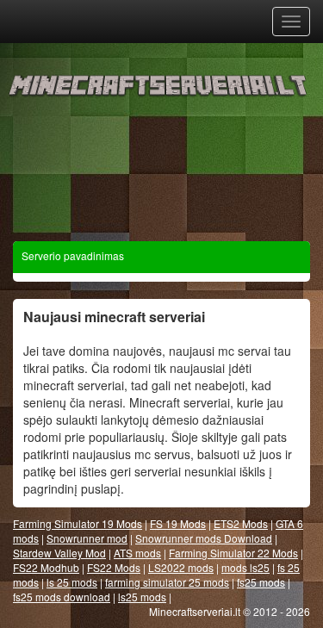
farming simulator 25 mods (167, 582)
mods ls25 (245, 567)
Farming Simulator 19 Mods (77, 523)
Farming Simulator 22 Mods (233, 552)
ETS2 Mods (241, 523)
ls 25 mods (72, 582)
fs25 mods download (61, 596)
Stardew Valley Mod (59, 552)
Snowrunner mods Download (203, 538)
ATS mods (137, 552)
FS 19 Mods (178, 523)
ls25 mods (142, 596)
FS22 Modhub (46, 567)
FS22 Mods (113, 567)
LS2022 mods (181, 567)
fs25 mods (261, 582)
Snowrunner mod (87, 538)
